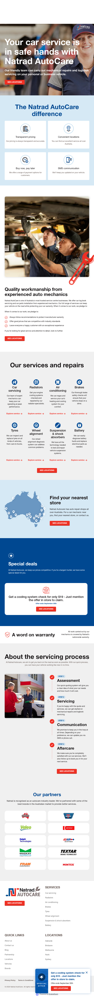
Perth (47, 955)
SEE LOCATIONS (14, 82)
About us (8, 941)
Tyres (47, 912)
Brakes (48, 907)
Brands (8, 969)
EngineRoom (53, 994)
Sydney (48, 960)
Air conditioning (51, 902)
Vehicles (8, 964)
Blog (6, 950)
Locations (9, 959)
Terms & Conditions (25, 980)
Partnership (9, 955)
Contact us (9, 946)
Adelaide (48, 941)
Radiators (49, 898)
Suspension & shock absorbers (57, 921)
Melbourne (49, 950)
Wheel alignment (52, 916)
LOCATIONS (53, 935)
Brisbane (49, 946)
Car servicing (50, 893)
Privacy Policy (10, 980)
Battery (48, 925)
